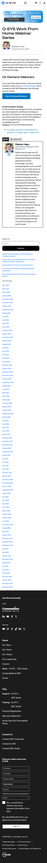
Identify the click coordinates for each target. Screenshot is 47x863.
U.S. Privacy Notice (24, 842)
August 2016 (6, 563)
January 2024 (6, 369)
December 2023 (7, 372)
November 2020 (7, 483)
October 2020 (6, 486)
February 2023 (7, 403)
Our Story (6, 644)
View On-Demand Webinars (16, 96)
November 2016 (7, 559)
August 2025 (6, 313)
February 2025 (7, 330)
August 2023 (6, 386)
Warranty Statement (11, 715)
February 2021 (7, 472)
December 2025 (7, 299)
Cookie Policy (22, 845)
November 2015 (7, 587)
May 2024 (5, 355)
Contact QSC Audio (11, 748)
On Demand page (29, 86)
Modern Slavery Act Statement (30, 848)
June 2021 (5, 462)
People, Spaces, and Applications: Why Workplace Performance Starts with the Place (18, 261)
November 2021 (7, 445)
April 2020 (5, 507)
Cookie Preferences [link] (9, 848)
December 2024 (7, 337)
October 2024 (6, 341)
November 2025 (7, 303)
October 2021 (6, 448)
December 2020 (7, 479)
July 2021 (5, 459)
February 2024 (7, 365)
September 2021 (7, 452)
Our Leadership (9, 659)
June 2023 (5, 389)
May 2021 (5, 466)
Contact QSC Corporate (13, 739)
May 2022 (5, 427)
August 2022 (6, 417)
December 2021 (7, 441)
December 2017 (7, 538)
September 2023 (7, 382)
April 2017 (5, 552)
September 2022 (7, 414)
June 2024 (5, 351)
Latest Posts (17, 139)
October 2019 (6, 518)
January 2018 (6, 535)
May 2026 (5, 289)
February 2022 (7, 438)
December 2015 (7, 583)
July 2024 (5, 348)
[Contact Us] (44, 3)
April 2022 (5, 431)
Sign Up (16, 826)
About (5, 640)
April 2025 (5, 327)
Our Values (7, 654)
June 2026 (5, 285)
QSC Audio (5, 626)
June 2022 (5, 424)
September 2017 (7, 545)
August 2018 (6, 528)
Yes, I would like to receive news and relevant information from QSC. (18, 807)
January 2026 (6, 296)
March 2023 (6, 400)
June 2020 (5, 500)
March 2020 (6, 511)
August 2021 (6, 455)
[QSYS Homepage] (9, 3)
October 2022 (6, 410)
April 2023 (5, 396)
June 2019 (5, 521)
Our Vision (7, 649)
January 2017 (6, 556)
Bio (6, 139)
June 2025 (5, 320)
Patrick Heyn (19, 46)
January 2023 (6, 407)
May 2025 (5, 323)
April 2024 (5, 358)
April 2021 (5, 469)
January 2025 (6, 334)
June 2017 (5, 549)
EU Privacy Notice (8, 845)
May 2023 (5, 393)
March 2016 (6, 573)
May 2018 (5, 532)
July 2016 (5, 566)
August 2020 (6, 493)
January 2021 (6, 476)
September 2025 (7, 310)
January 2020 (6, 514)
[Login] (36, 3)
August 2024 (6, 344)
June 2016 (5, 570)
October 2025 (6, 306)
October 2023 (6, 379)
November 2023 (7, 375)
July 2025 (5, 316)
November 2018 (7, 525)
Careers (6, 663)
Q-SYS (4, 604)
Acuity (5, 678)
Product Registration (11, 711)
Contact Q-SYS (9, 743)
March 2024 (6, 362)
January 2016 (6, 580)
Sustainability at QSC (11, 673)
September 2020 (7, 490)
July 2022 (5, 421)
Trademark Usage (8, 842)
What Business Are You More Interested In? (15, 794)
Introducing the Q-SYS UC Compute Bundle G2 (17, 265)
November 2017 (7, 542)
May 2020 (5, 504)
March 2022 (6, 434)
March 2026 (6, 292)
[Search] (40, 3)
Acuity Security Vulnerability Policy (15, 722)
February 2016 (7, 577)
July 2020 (5, 497)
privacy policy (20, 819)
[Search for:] (20, 243)
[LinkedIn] (9, 154)
